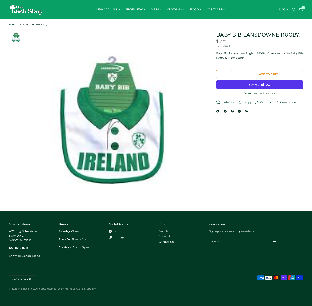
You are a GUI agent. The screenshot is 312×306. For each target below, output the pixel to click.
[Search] (293, 9)
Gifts (155, 9)
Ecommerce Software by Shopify (77, 288)
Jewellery (134, 9)
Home (12, 24)
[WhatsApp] (240, 111)
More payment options (260, 93)
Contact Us (216, 9)
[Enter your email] (274, 241)
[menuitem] (108, 10)
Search (163, 231)
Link (162, 224)
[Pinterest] (233, 111)
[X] (226, 111)
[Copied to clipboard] (247, 111)
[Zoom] (197, 37)
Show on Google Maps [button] (24, 255)
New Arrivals (107, 9)
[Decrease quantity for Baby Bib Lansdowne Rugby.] (219, 74)
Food (194, 9)
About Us (165, 236)
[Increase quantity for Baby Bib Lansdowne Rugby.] (229, 74)
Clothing (174, 9)
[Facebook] (218, 111)
